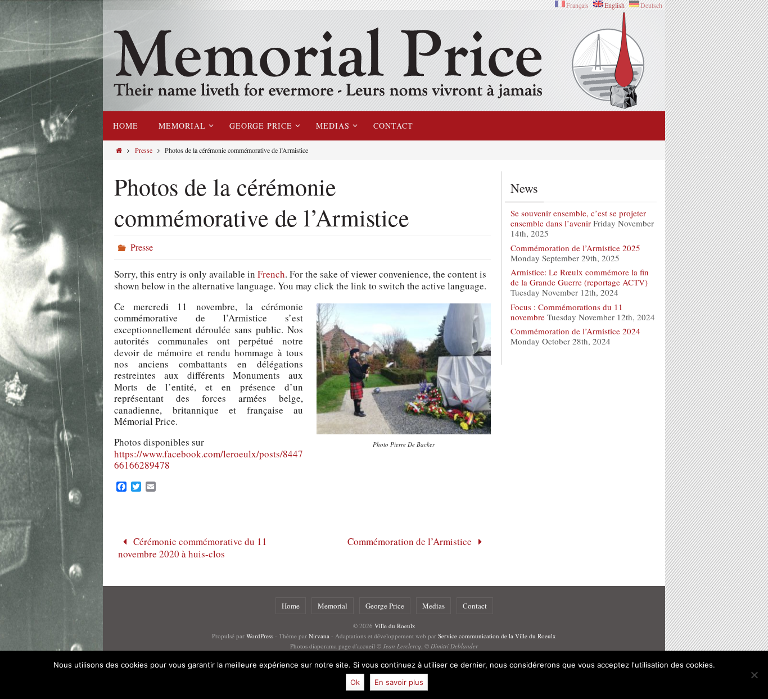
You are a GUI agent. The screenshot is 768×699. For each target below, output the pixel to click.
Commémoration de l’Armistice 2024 (575, 331)
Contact (475, 606)
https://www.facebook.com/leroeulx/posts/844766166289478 (208, 459)
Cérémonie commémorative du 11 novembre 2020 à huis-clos (193, 547)
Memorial (332, 606)
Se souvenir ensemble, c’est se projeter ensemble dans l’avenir (578, 218)
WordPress (259, 636)
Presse (143, 150)
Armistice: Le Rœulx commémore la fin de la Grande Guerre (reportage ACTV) (580, 277)
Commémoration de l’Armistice (410, 541)
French (271, 273)
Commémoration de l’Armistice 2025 (575, 247)
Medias (433, 606)
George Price (384, 606)
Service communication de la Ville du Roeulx (497, 636)
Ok (355, 682)
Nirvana (319, 636)
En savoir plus (398, 682)
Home (291, 606)
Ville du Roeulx (394, 625)
